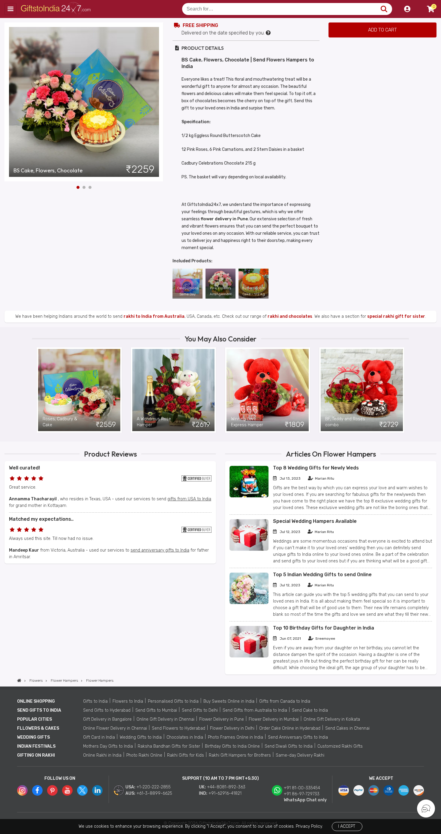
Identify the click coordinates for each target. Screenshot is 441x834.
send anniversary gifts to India (159, 550)
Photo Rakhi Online (144, 755)
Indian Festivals (36, 746)
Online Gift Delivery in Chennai (165, 719)
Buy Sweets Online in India (228, 701)
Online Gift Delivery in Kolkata (332, 719)
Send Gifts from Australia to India (255, 710)
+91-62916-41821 (225, 793)
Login (407, 9)
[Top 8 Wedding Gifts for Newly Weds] (249, 496)
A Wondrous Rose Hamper (154, 421)
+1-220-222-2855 (153, 787)
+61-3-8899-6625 (154, 793)
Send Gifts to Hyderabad (106, 710)
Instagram (22, 790)
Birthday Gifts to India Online (232, 746)
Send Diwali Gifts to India (289, 746)
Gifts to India (95, 701)
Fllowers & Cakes (38, 728)
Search (384, 9)
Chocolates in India (184, 737)
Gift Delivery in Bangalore (107, 719)
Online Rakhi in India (102, 755)
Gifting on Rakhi (36, 755)
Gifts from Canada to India (284, 701)
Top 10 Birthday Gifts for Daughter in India (323, 628)
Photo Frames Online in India (235, 737)
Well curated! (24, 468)
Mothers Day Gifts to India (108, 746)
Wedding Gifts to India (141, 737)
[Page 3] (90, 187)
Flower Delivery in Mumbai (274, 719)
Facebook (37, 790)
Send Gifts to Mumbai (156, 710)
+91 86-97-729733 (302, 794)
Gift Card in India (99, 737)
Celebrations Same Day (187, 291)
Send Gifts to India (39, 710)
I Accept (346, 826)
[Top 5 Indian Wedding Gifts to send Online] (249, 602)
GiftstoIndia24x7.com (57, 9)
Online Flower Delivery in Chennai (115, 728)
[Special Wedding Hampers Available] (249, 549)
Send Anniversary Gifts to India (298, 737)
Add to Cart (382, 30)
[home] (19, 680)
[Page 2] (84, 187)
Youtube (67, 790)
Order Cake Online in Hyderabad (289, 728)
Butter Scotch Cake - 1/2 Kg (253, 291)
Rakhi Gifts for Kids (185, 755)
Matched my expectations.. (41, 519)
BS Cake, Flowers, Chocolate (48, 170)
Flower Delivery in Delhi (232, 728)
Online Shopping (36, 701)
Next (159, 102)
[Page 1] (78, 187)
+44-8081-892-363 (226, 787)
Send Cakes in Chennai (347, 728)
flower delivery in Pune (224, 219)
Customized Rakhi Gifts (340, 746)
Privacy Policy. (309, 826)
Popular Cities (34, 719)
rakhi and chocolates (290, 316)
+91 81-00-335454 (302, 788)
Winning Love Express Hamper (247, 421)
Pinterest (52, 790)
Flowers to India (127, 701)
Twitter (82, 790)
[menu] (10, 9)
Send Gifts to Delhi (200, 710)
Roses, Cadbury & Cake (60, 421)
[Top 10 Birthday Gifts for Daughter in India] (249, 656)
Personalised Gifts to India (173, 701)
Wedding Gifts (33, 737)
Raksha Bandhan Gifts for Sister (169, 746)
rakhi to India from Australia (154, 316)
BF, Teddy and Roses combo (345, 421)
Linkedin (97, 790)
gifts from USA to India (189, 499)
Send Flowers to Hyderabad (178, 728)
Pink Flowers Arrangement (221, 291)
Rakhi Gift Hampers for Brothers (240, 755)
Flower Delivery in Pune (221, 719)
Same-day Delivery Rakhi (300, 755)
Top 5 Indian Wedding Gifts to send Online (322, 574)
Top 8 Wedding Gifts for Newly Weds (316, 468)
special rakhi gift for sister (396, 316)
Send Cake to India (310, 710)
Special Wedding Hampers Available (315, 521)
